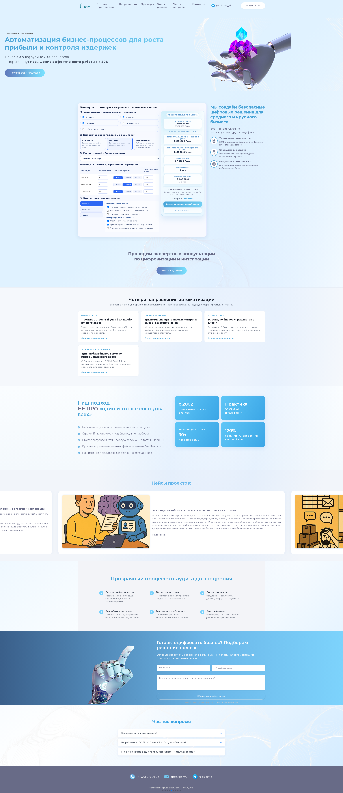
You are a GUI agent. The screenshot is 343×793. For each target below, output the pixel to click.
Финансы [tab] (85, 203)
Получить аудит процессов (25, 72)
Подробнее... (159, 534)
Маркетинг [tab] (86, 209)
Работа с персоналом (96, 129)
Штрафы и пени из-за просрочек (125, 214)
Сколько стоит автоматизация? (139, 733)
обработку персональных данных (225, 702)
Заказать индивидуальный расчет (182, 204)
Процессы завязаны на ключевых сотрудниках (131, 228)
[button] (162, 790)
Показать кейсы (182, 211)
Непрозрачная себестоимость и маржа (128, 207)
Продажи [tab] (85, 215)
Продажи (90, 123)
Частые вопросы (179, 6)
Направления (128, 4)
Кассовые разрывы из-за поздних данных (129, 210)
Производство (132, 123)
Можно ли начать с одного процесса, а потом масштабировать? (158, 752)
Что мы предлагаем (105, 6)
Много (118, 178)
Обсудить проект (253, 5)
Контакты (198, 4)
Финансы (90, 117)
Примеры (147, 4)
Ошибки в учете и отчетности (123, 221)
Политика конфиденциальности (164, 788)
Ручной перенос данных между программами (131, 224)
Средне (128, 178)
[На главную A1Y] (84, 5)
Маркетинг (131, 117)
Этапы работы (162, 6)
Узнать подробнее (171, 270)
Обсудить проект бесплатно (211, 696)
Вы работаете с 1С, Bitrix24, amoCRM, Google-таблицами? (153, 742)
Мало (137, 178)
